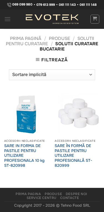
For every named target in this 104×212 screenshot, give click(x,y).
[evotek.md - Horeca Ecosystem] (52, 19)
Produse (59, 38)
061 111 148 (88, 5)
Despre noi (76, 194)
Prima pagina (28, 194)
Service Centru (42, 198)
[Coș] (95, 19)
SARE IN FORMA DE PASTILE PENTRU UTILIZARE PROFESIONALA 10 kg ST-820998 (24, 155)
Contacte (69, 198)
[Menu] (7, 19)
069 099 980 (21, 4)
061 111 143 (67, 5)
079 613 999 (45, 5)
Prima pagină (25, 38)
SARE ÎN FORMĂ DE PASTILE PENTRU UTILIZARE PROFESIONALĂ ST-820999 (73, 155)
